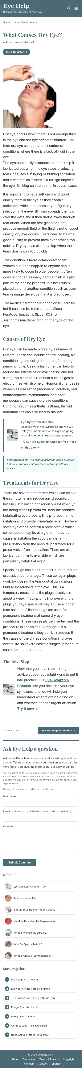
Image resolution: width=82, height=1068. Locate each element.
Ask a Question (15, 52)
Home (6, 22)
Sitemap (29, 1063)
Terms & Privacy (49, 1059)
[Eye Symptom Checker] (8, 690)
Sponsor (57, 1063)
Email (37, 811)
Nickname (9, 796)
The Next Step (16, 661)
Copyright (69, 1059)
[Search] (68, 8)
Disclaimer (29, 1059)
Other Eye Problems (25, 22)
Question (8, 826)
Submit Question (19, 862)
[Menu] (76, 9)
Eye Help (16, 6)
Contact (42, 1063)
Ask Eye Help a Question (56, 730)
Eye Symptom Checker (37, 422)
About (14, 1059)
